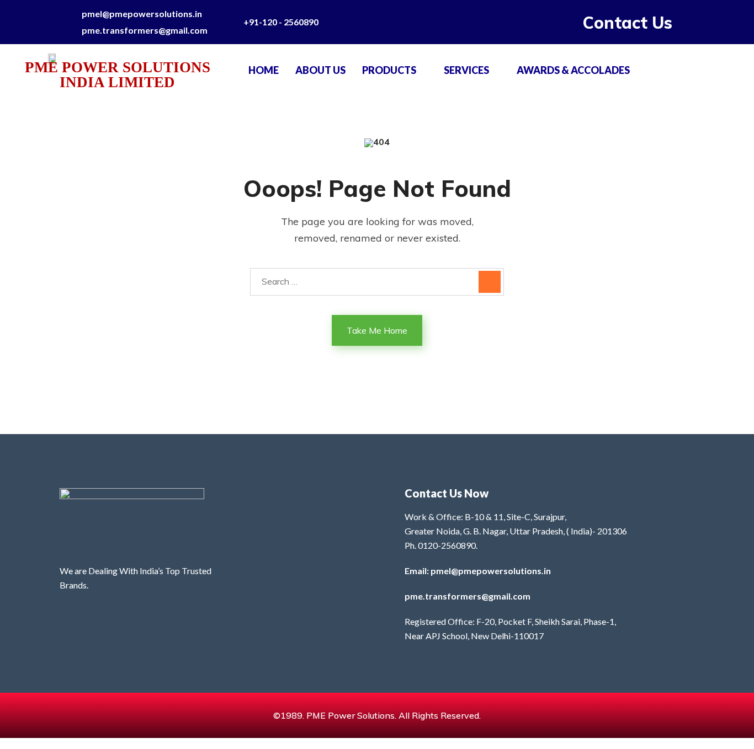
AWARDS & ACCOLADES (573, 70)
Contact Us (627, 22)
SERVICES (466, 70)
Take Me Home (377, 330)
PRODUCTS (389, 70)
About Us (320, 70)
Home (263, 70)
